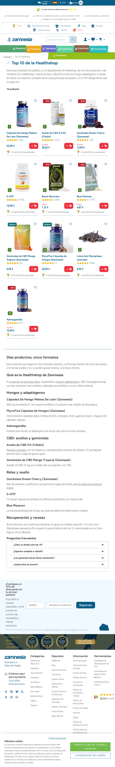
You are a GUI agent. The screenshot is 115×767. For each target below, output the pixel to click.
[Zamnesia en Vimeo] (16, 691)
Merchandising (37, 696)
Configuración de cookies (90, 755)
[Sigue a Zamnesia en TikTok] (5, 697)
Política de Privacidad (52, 630)
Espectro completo (16, 450)
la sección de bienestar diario (25, 381)
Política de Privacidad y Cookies (78, 693)
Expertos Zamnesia (59, 707)
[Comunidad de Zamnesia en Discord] (16, 697)
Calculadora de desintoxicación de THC (101, 663)
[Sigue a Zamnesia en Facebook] (5, 691)
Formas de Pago (79, 673)
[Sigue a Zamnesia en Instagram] (11, 691)
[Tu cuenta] (86, 39)
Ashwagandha (14, 319)
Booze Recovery (51, 196)
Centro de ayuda (79, 660)
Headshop (35, 668)
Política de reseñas (80, 708)
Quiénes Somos (58, 679)
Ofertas (33, 701)
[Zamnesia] (24, 39)
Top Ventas (56, 674)
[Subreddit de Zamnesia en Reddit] (11, 697)
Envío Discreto (57, 711)
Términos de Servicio (72, 630)
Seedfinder (56, 660)
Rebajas (34, 705)
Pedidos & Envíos (80, 677)
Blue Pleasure (84, 196)
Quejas (75, 717)
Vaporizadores (36, 673)
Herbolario (35, 677)
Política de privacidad (57, 738)
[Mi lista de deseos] (94, 39)
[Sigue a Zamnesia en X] (22, 691)
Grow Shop (35, 691)
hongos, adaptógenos (67, 381)
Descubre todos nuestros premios (85, 642)
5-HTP (10, 196)
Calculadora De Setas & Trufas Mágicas (100, 674)
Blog (53, 665)
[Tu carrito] (103, 39)
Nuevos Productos (59, 670)
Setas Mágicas (36, 687)
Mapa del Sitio (57, 716)
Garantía (76, 712)
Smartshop (35, 682)
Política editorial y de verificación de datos (80, 732)
